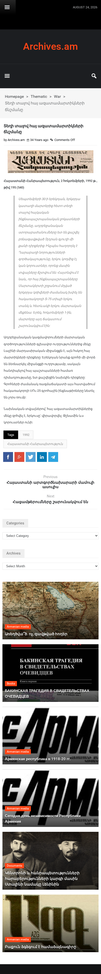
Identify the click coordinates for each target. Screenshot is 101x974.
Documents (14, 865)
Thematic (39, 96)
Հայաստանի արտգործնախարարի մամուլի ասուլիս (50, 484)
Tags (10, 435)
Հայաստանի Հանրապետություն (35, 444)
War (57, 96)
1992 (26, 435)
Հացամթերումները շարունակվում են (50, 502)
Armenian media (18, 626)
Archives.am (50, 46)
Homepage (14, 96)
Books (11, 683)
